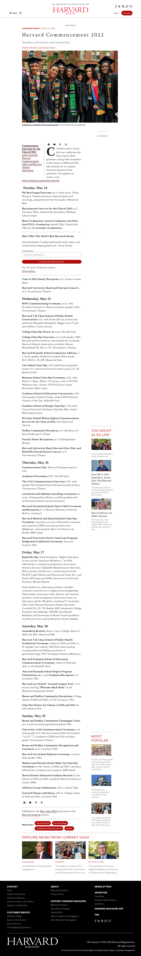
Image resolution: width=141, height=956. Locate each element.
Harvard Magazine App (109, 908)
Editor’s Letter (96, 862)
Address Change (14, 916)
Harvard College (60, 823)
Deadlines (99, 904)
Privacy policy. (29, 271)
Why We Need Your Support (64, 920)
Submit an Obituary (16, 898)
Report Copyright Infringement (122, 950)
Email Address (27, 251)
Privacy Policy (57, 894)
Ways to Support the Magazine (65, 916)
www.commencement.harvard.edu (40, 180)
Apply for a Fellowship (17, 905)
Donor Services (14, 923)
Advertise (101, 892)
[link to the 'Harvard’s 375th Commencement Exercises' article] (102, 445)
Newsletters (103, 886)
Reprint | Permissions (16, 920)
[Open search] (20, 13)
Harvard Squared (31, 814)
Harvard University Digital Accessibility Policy (90, 950)
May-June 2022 (41, 47)
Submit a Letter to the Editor (20, 901)
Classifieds (99, 896)
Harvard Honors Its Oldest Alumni (101, 514)
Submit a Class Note (16, 894)
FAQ (97, 914)
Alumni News (28, 862)
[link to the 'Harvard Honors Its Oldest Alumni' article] (102, 505)
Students (69, 828)
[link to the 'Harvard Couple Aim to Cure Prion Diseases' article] (102, 809)
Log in (116, 13)
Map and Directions (60, 890)
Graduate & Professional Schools (49, 828)
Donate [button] (127, 13)
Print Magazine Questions (19, 927)
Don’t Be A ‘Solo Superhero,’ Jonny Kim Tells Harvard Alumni (101, 479)
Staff (9, 890)
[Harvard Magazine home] (70, 10)
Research (59, 862)
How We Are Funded (60, 908)
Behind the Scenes (59, 905)
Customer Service (18, 912)
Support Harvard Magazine (68, 901)
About (55, 886)
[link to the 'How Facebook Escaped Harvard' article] (102, 750)
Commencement (31, 28)
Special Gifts (56, 912)
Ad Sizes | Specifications (106, 900)
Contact (12, 886)
